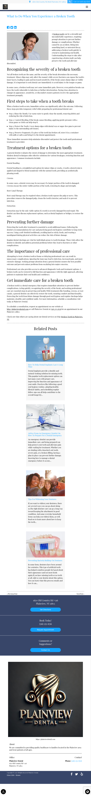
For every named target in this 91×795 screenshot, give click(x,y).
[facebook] (72, 774)
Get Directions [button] (45, 610)
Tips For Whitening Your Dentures (42, 499)
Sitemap (18, 775)
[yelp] (81, 774)
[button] (87, 6)
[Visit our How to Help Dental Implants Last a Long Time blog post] (45, 349)
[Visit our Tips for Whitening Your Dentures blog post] (45, 483)
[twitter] (76, 774)
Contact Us (45, 650)
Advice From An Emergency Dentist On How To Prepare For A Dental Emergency (45, 434)
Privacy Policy (11, 775)
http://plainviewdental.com (18, 309)
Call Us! (82, 2)
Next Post (80, 594)
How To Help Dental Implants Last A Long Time (45, 365)
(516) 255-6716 (56, 309)
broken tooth (58, 34)
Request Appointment (45, 630)
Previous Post (12, 594)
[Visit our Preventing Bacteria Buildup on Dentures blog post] (45, 544)
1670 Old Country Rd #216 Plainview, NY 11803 (49, 2)
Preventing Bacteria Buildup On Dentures (45, 560)
